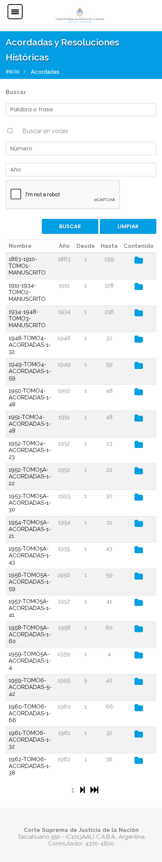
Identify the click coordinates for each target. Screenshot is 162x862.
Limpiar (128, 226)
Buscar (16, 92)
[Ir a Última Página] (94, 789)
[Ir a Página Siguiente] (83, 789)
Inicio (13, 71)
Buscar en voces (45, 131)
